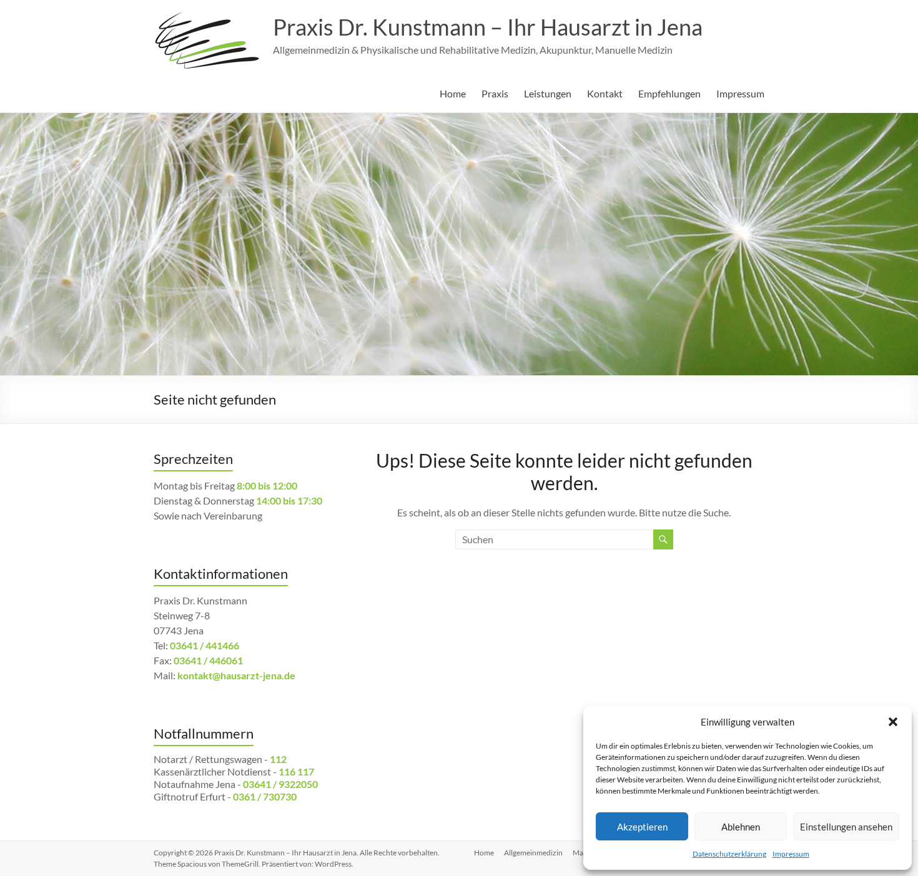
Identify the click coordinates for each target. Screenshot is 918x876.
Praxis (494, 93)
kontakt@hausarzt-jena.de (236, 675)
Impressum (790, 854)
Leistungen (547, 93)
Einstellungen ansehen (846, 826)
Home (453, 93)
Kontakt (605, 93)
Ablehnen (740, 826)
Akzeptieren (642, 826)
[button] (893, 722)
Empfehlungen (669, 93)
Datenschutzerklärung (729, 854)
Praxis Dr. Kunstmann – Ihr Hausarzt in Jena (488, 27)
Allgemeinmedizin (533, 852)
